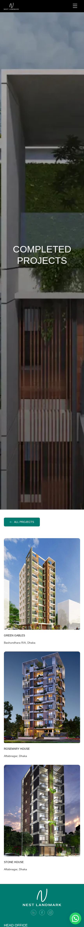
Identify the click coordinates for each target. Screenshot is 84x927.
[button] (75, 918)
